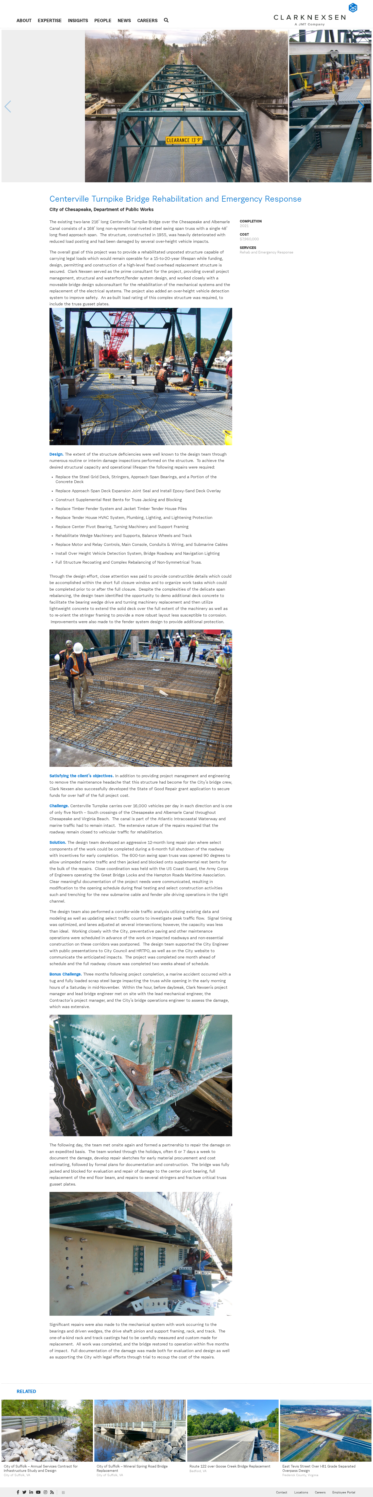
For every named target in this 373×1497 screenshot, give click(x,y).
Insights (78, 21)
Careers (147, 21)
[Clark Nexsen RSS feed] (52, 1492)
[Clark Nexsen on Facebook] (18, 1492)
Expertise (50, 21)
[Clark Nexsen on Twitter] (24, 1492)
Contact (281, 1492)
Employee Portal (343, 1492)
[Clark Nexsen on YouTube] (38, 1492)
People (102, 21)
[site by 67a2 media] (63, 1492)
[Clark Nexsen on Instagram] (45, 1492)
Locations (301, 1492)
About (23, 21)
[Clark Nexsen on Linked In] (31, 1492)
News (124, 21)
